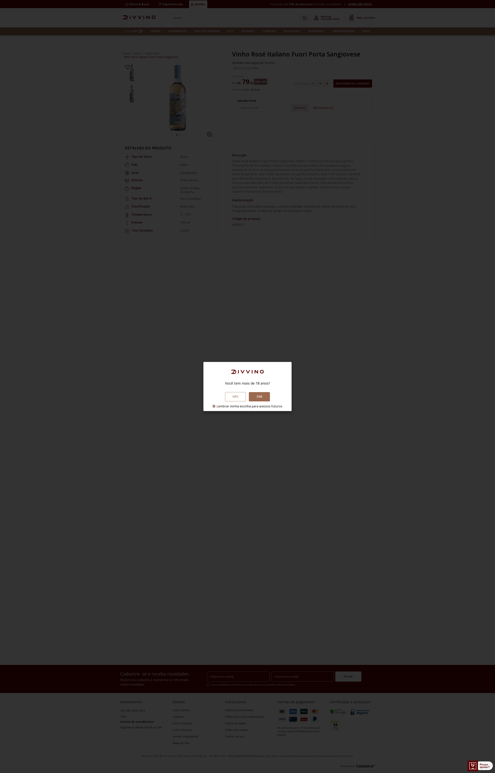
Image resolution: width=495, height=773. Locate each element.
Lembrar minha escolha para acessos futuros (249, 406)
